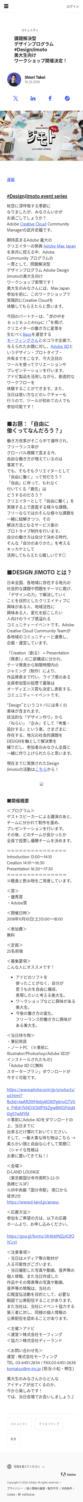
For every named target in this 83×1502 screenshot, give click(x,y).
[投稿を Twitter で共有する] (15, 98)
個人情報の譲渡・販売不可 (42, 1488)
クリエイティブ (49, 1424)
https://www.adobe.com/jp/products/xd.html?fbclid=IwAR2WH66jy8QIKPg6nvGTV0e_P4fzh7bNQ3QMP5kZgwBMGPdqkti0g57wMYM (41, 1101)
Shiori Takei (35, 77)
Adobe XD (60, 346)
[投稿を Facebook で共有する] (50, 98)
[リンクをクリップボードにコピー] (67, 98)
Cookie (11, 1494)
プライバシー (15, 1488)
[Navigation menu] (6, 6)
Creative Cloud (33, 224)
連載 (11, 179)
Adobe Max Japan (60, 246)
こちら (41, 769)
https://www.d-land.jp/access (33, 1202)
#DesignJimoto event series (37, 195)
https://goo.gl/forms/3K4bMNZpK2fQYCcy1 (40, 1239)
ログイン (73, 6)
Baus (27, 334)
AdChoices (28, 1494)
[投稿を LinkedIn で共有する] (33, 98)
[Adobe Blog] (18, 6)
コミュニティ (30, 30)
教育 (13, 1439)
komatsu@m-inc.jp (24, 1368)
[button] (41, 1467)
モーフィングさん (23, 340)
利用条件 (67, 1488)
